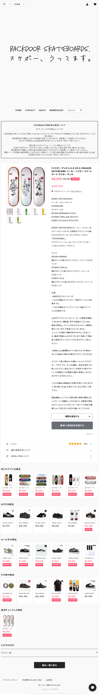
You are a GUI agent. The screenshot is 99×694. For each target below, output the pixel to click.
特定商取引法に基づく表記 (32, 680)
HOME (18, 110)
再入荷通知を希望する (73, 425)
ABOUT (42, 110)
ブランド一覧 (6, 653)
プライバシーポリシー (10, 680)
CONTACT (30, 110)
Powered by (46, 689)
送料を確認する (76, 191)
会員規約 (49, 680)
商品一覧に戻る (49, 665)
